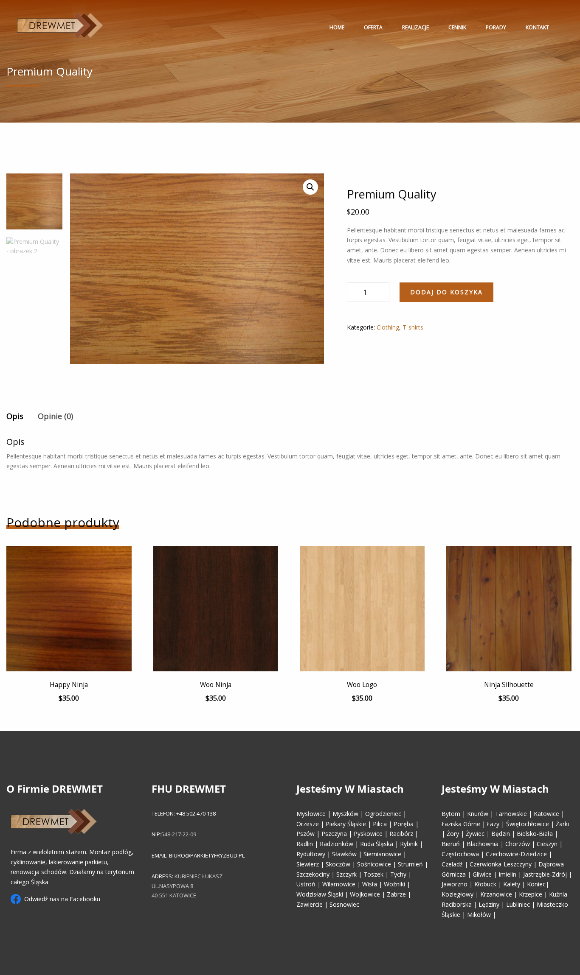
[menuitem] (60, 27)
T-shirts (413, 327)
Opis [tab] (14, 416)
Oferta (373, 27)
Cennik (457, 27)
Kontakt (537, 27)
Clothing (388, 327)
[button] (310, 187)
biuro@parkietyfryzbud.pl (207, 855)
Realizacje (415, 27)
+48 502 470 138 (195, 813)
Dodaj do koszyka (446, 292)
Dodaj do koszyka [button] (82, 635)
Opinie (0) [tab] (55, 416)
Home (336, 27)
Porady (496, 27)
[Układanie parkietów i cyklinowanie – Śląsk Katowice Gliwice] (60, 25)
